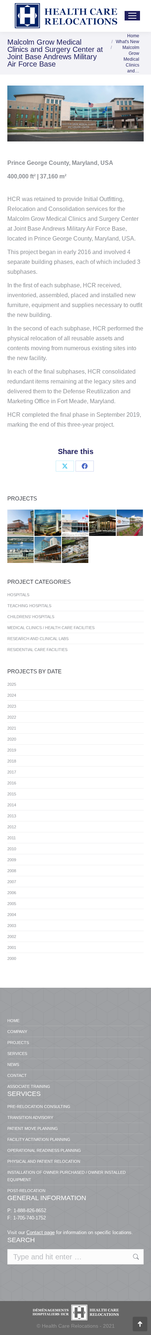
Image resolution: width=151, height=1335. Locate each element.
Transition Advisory (30, 1117)
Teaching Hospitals (29, 606)
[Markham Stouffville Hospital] (20, 523)
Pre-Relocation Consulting (38, 1106)
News (13, 1064)
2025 (11, 684)
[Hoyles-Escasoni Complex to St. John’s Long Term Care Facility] (75, 550)
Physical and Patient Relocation (43, 1161)
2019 (11, 750)
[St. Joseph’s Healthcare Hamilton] (75, 523)
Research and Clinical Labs (38, 638)
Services (17, 1053)
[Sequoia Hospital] (130, 523)
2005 (11, 903)
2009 (11, 860)
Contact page (40, 1232)
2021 (11, 728)
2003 (11, 925)
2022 (11, 717)
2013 (11, 816)
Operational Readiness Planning (44, 1150)
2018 (11, 761)
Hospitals (18, 595)
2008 (11, 871)
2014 (11, 805)
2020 (11, 739)
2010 (11, 849)
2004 (11, 914)
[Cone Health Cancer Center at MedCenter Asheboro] (102, 523)
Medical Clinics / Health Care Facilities (51, 627)
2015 (11, 794)
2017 (11, 772)
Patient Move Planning (32, 1128)
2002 (11, 936)
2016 (11, 783)
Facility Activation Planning (38, 1139)
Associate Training (28, 1086)
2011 (11, 838)
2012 (11, 827)
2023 (11, 706)
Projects (18, 1042)
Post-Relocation (26, 1190)
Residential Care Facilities (37, 649)
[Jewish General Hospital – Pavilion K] (48, 523)
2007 (11, 882)
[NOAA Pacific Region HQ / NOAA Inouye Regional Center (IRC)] (20, 550)
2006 (11, 892)
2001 (11, 947)
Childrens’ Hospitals (30, 616)
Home (13, 1020)
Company (17, 1031)
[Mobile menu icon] (132, 15)
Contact (17, 1075)
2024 (11, 695)
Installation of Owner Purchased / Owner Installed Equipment (66, 1176)
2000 (11, 958)
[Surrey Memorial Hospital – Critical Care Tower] (48, 550)
